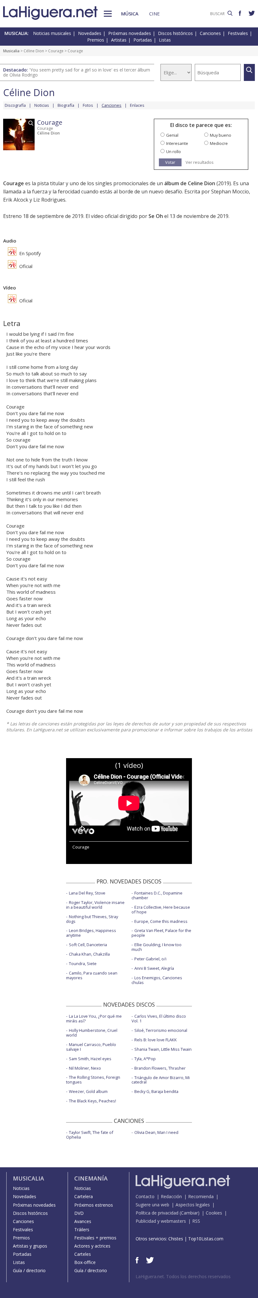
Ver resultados (200, 162)
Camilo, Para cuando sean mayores (91, 975)
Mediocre (219, 143)
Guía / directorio (29, 1270)
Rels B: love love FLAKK (155, 1040)
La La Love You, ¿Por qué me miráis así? (94, 1018)
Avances (82, 1221)
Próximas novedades (129, 33)
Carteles (82, 1254)
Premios (95, 40)
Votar (170, 162)
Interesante (177, 143)
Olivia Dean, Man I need (156, 1132)
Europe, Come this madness (161, 921)
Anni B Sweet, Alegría (154, 968)
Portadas (142, 40)
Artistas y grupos (30, 1246)
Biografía (66, 105)
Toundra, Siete (83, 963)
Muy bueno (220, 135)
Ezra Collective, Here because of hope (161, 909)
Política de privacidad (157, 1213)
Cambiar (189, 1213)
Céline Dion (34, 51)
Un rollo (173, 151)
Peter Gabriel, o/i (150, 959)
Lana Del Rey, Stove (87, 893)
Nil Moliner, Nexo (85, 1068)
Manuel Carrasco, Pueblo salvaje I (91, 1047)
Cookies (214, 1213)
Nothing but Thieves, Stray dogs (92, 919)
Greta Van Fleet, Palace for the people (161, 933)
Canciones (210, 33)
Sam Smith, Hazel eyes (90, 1058)
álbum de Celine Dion (189, 183)
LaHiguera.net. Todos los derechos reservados (183, 1276)
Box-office (85, 1262)
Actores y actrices (92, 1246)
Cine (154, 13)
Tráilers (81, 1229)
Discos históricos (175, 33)
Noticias (41, 105)
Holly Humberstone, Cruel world (91, 1032)
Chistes (175, 1239)
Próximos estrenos (93, 1205)
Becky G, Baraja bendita (156, 1091)
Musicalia (11, 51)
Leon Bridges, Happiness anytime (91, 933)
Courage (56, 51)
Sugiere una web (152, 1205)
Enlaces (137, 105)
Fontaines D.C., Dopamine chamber (157, 895)
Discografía (15, 105)
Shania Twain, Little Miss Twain (163, 1049)
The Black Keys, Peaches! (92, 1101)
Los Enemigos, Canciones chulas (157, 980)
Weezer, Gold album (88, 1091)
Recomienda (201, 1196)
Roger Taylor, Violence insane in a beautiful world (95, 905)
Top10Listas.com (205, 1239)
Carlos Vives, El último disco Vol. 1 (159, 1018)
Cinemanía (91, 1178)
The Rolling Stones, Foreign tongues (93, 1079)
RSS (196, 1221)
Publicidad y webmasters (161, 1221)
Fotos (88, 105)
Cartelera (83, 1196)
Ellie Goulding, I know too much (157, 947)
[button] (108, 14)
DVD (79, 1213)
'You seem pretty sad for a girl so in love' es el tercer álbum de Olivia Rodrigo (76, 72)
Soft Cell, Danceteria (88, 944)
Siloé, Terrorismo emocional (160, 1030)
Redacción (171, 1196)
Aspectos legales (193, 1205)
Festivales (238, 33)
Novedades (89, 33)
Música (129, 13)
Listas (165, 40)
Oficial (25, 266)
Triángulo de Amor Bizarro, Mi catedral (161, 1080)
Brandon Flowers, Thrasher (160, 1068)
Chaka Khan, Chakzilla (89, 954)
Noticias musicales (52, 33)
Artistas (118, 40)
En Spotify (29, 253)
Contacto (145, 1196)
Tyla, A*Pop (145, 1058)
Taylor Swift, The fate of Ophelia (89, 1134)
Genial (172, 135)
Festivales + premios (95, 1238)
